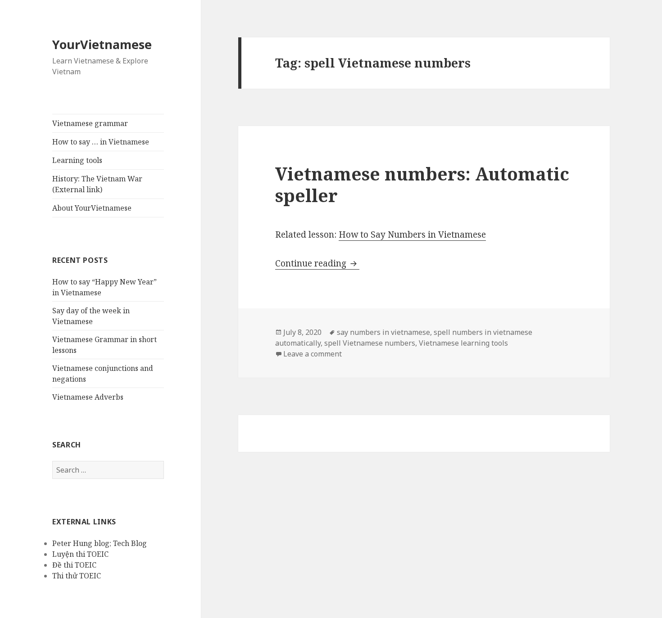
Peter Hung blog (80, 543)
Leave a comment (312, 354)
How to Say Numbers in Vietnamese (412, 234)
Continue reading (317, 263)
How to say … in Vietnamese (100, 142)
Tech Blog (130, 543)
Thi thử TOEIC (76, 576)
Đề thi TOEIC (74, 565)
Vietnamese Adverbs (87, 397)
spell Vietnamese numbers (369, 343)
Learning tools (77, 160)
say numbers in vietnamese (383, 332)
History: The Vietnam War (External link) (97, 184)
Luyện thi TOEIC (80, 554)
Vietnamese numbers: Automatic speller (422, 184)
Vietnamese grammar (90, 123)
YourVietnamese (102, 44)
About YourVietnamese (91, 208)
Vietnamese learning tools (463, 343)
